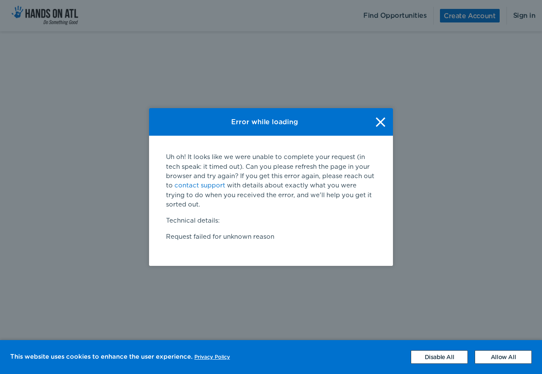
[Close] (380, 122)
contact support (199, 185)
